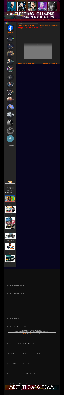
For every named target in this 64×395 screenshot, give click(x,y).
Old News (9, 19)
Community (16, 19)
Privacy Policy (30, 333)
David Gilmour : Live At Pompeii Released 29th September (26, 25)
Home (6, 19)
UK (10, 204)
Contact (41, 333)
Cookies (34, 333)
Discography (37, 19)
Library (41, 19)
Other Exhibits (50, 19)
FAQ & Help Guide (24, 333)
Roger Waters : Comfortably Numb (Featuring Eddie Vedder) (49, 25)
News (8, 21)
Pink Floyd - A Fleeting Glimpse (11, 394)
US (9, 204)
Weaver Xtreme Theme (50, 394)
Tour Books (25, 19)
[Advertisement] (38, 36)
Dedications (37, 333)
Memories (29, 19)
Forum (13, 19)
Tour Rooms (21, 19)
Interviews (33, 19)
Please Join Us (10, 32)
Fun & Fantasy (45, 19)
